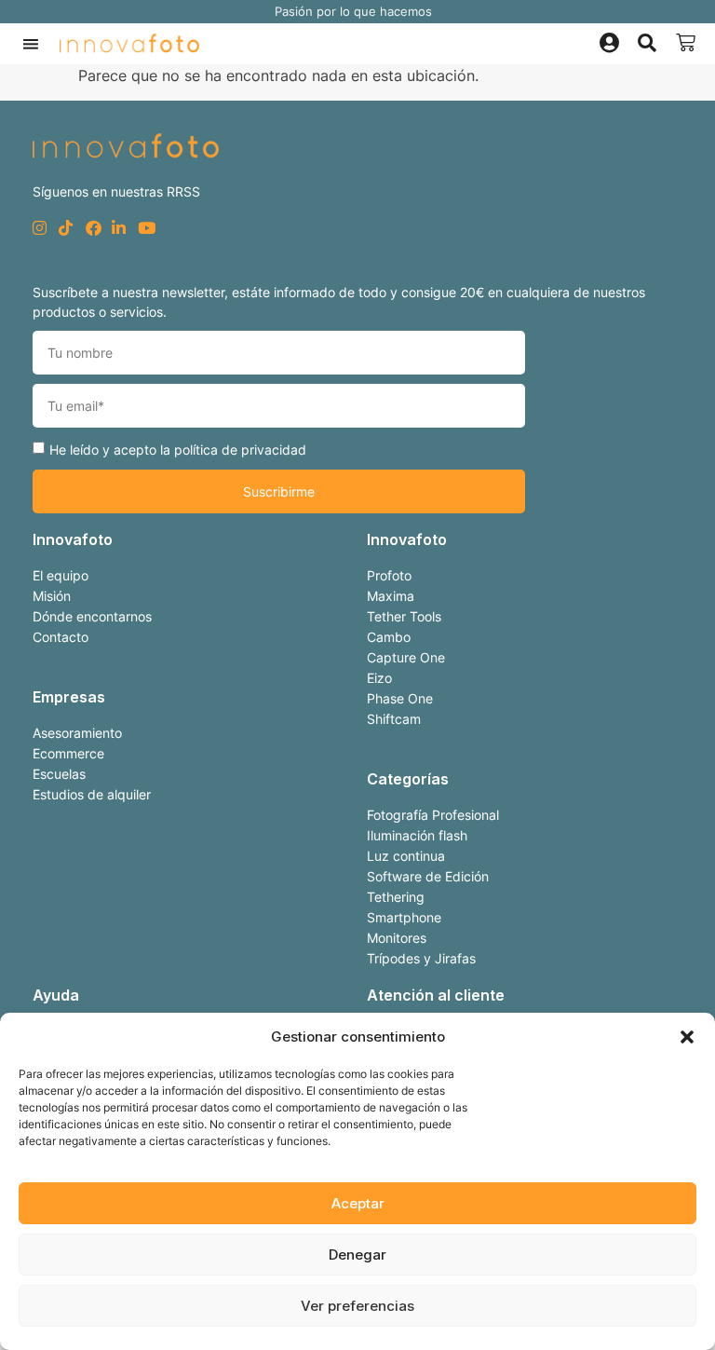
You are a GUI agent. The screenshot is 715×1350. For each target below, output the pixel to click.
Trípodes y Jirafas (421, 958)
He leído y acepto (177, 449)
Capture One (406, 657)
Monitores (396, 938)
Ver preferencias (357, 1306)
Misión (52, 596)
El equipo (60, 575)
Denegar (357, 1254)
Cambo (389, 637)
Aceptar (357, 1203)
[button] (687, 1037)
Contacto (60, 637)
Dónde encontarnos (92, 616)
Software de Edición (428, 876)
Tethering (396, 897)
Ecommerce (68, 753)
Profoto (389, 575)
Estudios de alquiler (92, 794)
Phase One (400, 698)
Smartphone (404, 917)
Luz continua (406, 856)
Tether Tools (404, 616)
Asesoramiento (77, 733)
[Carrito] (685, 43)
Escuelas (59, 774)
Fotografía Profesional (433, 815)
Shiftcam (394, 719)
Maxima (390, 596)
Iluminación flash (417, 835)
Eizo (379, 678)
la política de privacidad (233, 449)
